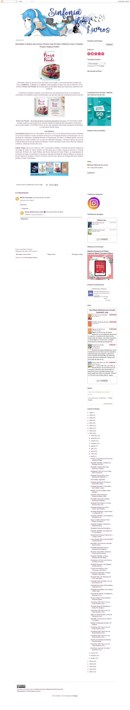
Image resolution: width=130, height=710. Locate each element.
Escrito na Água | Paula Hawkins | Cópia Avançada (101, 598)
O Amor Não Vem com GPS (100, 362)
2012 (91, 671)
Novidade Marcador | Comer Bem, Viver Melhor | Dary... (101, 487)
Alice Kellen (95, 224)
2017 (91, 433)
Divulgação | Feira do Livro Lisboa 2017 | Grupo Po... (101, 472)
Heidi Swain (95, 323)
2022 (91, 420)
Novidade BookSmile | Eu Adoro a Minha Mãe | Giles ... (101, 483)
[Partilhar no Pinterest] (57, 185)
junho (93, 451)
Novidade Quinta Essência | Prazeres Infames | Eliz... (99, 495)
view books (108, 300)
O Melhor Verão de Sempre (100, 322)
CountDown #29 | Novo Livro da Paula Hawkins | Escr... (100, 636)
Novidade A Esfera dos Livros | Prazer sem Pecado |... (100, 508)
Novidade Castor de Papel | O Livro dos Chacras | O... (101, 581)
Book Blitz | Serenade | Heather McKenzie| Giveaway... (100, 499)
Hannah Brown (96, 364)
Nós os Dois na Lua (98, 222)
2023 (91, 417)
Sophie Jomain (96, 231)
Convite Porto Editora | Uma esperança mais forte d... (99, 569)
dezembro (94, 435)
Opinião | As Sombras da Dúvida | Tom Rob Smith (101, 640)
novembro (94, 438)
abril (92, 456)
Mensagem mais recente (23, 254)
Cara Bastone (96, 316)
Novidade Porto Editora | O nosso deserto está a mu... (101, 503)
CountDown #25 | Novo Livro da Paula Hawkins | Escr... (100, 602)
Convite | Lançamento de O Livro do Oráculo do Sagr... (101, 459)
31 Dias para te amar (98, 230)
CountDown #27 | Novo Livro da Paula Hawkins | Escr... (100, 627)
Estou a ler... (102, 220)
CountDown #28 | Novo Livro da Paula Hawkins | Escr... (100, 632)
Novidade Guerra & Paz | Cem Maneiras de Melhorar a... (100, 476)
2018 (91, 431)
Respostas (25, 208)
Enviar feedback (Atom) (30, 257)
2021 (91, 423)
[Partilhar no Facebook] (55, 185)
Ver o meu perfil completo (95, 167)
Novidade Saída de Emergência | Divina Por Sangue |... (101, 607)
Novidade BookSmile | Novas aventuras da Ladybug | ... (99, 548)
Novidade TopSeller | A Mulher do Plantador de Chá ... (101, 463)
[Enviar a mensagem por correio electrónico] (46, 184)
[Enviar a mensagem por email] (50, 185)
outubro (93, 441)
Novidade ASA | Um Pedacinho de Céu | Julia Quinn (101, 577)
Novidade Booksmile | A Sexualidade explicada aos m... (102, 586)
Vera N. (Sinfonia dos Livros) (34, 212)
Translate (101, 66)
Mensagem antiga (77, 254)
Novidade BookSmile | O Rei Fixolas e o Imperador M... (101, 512)
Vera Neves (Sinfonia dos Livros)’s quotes (99, 393)
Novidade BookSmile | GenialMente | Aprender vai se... (102, 594)
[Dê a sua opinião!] (52, 185)
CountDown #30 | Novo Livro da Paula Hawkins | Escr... (100, 644)
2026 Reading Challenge (99, 289)
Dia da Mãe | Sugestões (98, 479)
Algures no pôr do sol (98, 329)
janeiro (93, 658)
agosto (93, 446)
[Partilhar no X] (54, 185)
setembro (94, 443)
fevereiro (94, 655)
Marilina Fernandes (26, 197)
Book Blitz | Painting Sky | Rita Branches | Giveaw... (100, 467)
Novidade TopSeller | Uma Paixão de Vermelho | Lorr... (102, 516)
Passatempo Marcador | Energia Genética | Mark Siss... (100, 573)
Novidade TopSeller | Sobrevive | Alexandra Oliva (100, 524)
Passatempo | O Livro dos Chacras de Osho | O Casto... (101, 560)
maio (92, 453)
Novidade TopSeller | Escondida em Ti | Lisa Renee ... (101, 531)
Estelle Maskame (97, 330)
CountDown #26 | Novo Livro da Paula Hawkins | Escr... (100, 611)
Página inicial (51, 254)
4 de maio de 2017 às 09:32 (54, 212)
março (93, 653)
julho (92, 448)
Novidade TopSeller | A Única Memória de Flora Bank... (99, 556)
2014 (91, 666)
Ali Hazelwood (96, 348)
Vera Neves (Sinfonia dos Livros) (101, 291)
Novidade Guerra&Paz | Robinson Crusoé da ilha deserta (101, 552)
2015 (91, 664)
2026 (91, 412)
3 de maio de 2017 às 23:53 (41, 197)
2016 (91, 661)
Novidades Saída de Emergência (100, 528)
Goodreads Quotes (108, 403)
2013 (91, 669)
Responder (23, 204)
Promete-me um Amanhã (99, 315)
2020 (91, 425)
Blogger (75, 696)
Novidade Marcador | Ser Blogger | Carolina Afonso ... (101, 565)
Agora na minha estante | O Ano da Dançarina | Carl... (101, 615)
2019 (91, 428)
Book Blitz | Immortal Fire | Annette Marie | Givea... (101, 544)
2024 (91, 415)
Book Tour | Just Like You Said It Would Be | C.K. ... (100, 648)
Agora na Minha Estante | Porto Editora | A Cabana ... (100, 520)
